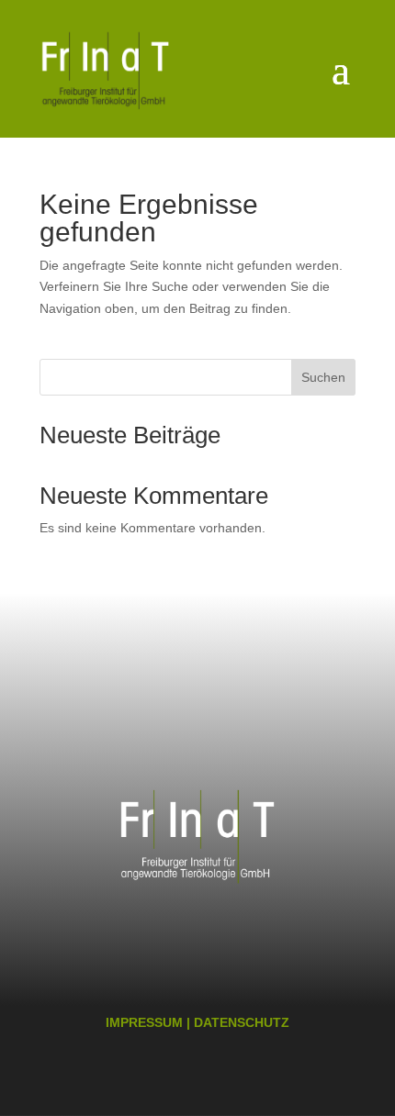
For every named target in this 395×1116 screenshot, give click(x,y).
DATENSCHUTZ (241, 1022)
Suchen (323, 377)
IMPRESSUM (144, 1022)
